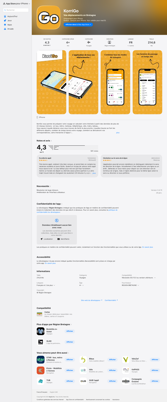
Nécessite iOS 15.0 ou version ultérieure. (137, 278)
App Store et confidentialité (75, 399)
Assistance (115, 399)
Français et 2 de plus (45, 285)
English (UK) (54, 392)
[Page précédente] (34, 82)
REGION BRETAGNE (129, 285)
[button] (15, 16)
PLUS (94, 173)
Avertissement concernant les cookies (98, 399)
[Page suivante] (164, 82)
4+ (80, 285)
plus (117, 133)
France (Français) (42, 392)
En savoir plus (147, 247)
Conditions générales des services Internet (50, 399)
